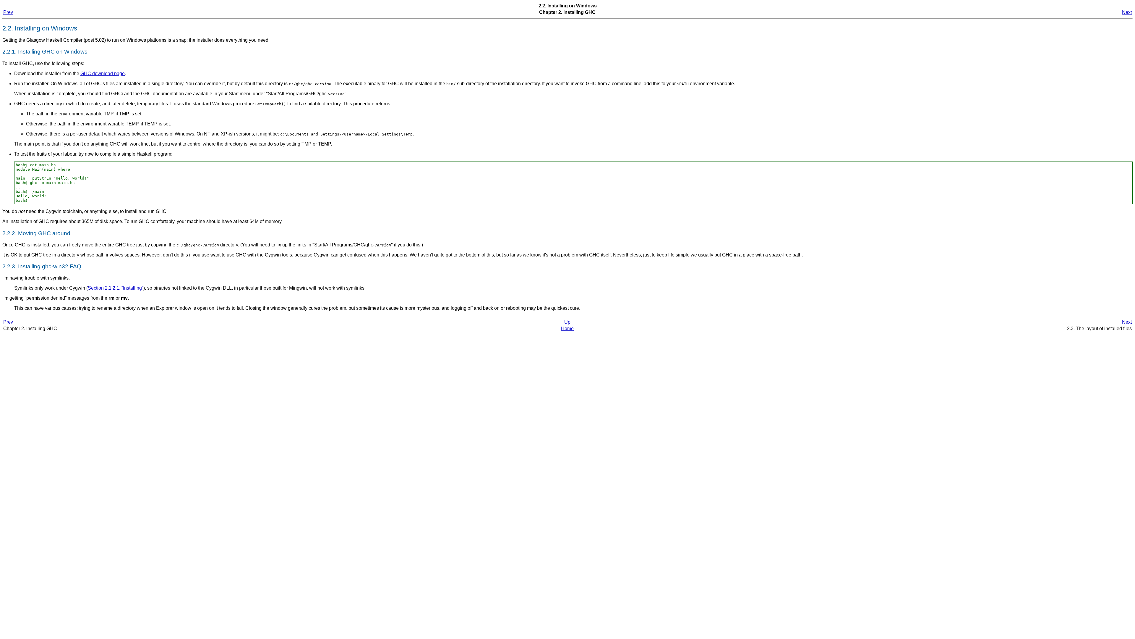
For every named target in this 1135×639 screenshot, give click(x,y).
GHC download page (102, 73)
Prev (8, 12)
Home (567, 328)
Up (567, 322)
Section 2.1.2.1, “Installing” (115, 288)
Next (1127, 12)
